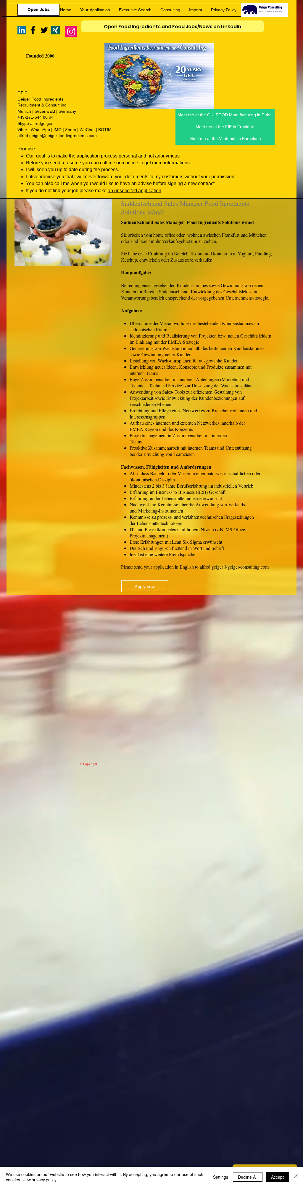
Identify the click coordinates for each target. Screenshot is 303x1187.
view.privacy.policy (39, 1180)
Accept (277, 1177)
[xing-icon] (55, 30)
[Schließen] (295, 1177)
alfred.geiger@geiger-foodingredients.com (57, 135)
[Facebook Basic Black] (33, 30)
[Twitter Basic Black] (44, 30)
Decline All (247, 1177)
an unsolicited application (134, 190)
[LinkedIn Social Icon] (21, 30)
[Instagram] (71, 31)
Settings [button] (220, 1177)
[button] (225, 139)
